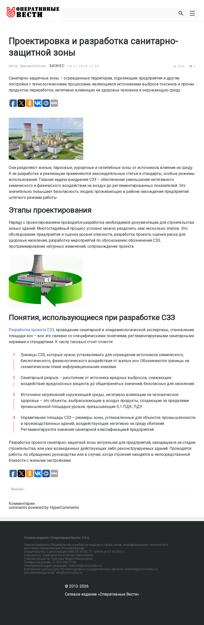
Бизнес (57, 66)
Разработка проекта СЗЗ (31, 329)
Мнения (17, 489)
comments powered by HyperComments (44, 507)
